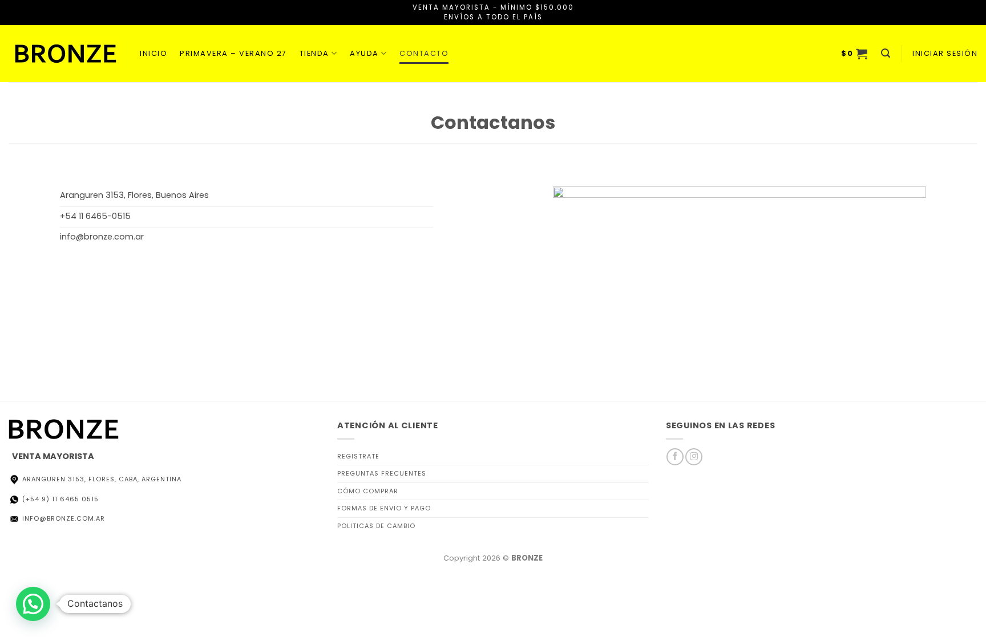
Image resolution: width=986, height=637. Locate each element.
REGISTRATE (358, 456)
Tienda (314, 53)
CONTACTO (423, 53)
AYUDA (364, 53)
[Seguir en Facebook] (675, 456)
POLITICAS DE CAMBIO (376, 525)
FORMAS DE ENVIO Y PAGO (384, 508)
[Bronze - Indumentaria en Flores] (66, 54)
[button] (854, 53)
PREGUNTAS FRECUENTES (381, 473)
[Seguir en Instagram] (693, 456)
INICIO (153, 53)
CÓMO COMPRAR (367, 491)
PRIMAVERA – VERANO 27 (233, 53)
